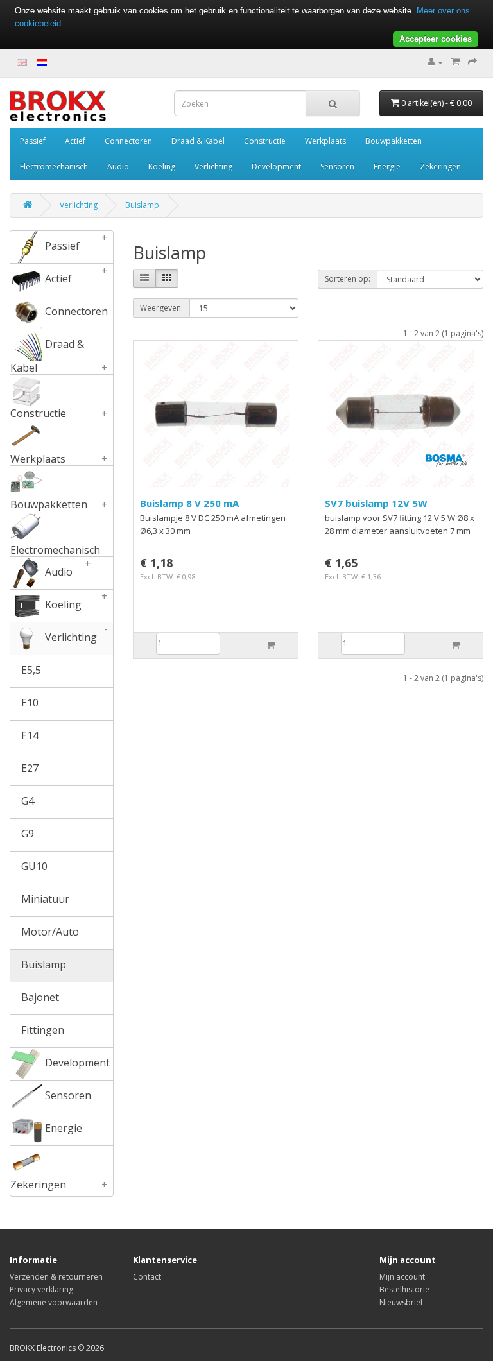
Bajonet (39, 997)
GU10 (33, 866)
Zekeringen (440, 166)
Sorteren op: (347, 278)
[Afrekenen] (472, 61)
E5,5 (30, 670)
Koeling (161, 166)
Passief (33, 140)
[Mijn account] (435, 61)
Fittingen (41, 1030)
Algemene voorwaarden (54, 1302)
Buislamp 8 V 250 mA (189, 503)
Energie (387, 166)
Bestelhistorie (404, 1289)
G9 (26, 833)
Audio (118, 166)
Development (276, 166)
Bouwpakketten (393, 140)
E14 (29, 735)
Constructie (265, 140)
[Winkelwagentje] (455, 61)
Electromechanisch (54, 166)
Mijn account (402, 1276)
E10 (29, 703)
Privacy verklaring (41, 1289)
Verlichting (213, 166)
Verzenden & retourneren (56, 1276)
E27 (29, 768)
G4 (26, 801)
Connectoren (128, 140)
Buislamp (142, 205)
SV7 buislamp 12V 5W (376, 503)
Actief (75, 140)
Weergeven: (161, 307)
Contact (147, 1276)
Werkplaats (325, 140)
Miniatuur (44, 899)
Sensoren (337, 166)
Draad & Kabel (198, 140)
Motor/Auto (49, 932)
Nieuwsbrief (401, 1302)
